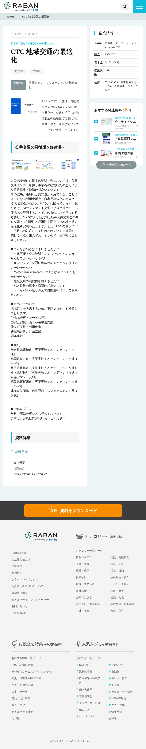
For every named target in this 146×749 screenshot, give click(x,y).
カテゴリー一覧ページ (89, 550)
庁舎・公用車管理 (22, 685)
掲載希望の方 (20, 613)
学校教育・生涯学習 (122, 604)
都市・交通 (117, 610)
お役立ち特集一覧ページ (26, 658)
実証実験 (19, 71)
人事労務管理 (20, 691)
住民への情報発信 (22, 665)
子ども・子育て (119, 584)
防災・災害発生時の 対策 (27, 678)
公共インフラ (84, 597)
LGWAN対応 (118, 698)
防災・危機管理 (119, 557)
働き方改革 (85, 689)
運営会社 (17, 566)
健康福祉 (81, 577)
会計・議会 (82, 610)
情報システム (84, 557)
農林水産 (81, 590)
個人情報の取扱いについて (28, 586)
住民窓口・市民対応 (88, 604)
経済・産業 (117, 590)
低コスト (84, 709)
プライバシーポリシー (25, 579)
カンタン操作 (119, 678)
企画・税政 (82, 564)
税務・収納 (117, 570)
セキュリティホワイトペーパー (30, 599)
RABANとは (19, 552)
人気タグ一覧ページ (88, 658)
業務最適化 (85, 696)
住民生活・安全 (119, 577)
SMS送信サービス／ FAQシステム (32, 671)
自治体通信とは (21, 559)
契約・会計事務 (21, 698)
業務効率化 (85, 671)
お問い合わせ (20, 606)
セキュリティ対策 (22, 711)
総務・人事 (117, 564)
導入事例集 (118, 705)
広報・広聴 (82, 570)
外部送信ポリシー (22, 593)
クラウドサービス (89, 703)
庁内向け (116, 665)
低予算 (115, 685)
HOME (11, 16)
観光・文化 (117, 597)
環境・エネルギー (86, 584)
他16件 (16, 718)
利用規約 (17, 572)
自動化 (115, 671)
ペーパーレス (87, 716)
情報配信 (116, 711)
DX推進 (36, 71)
